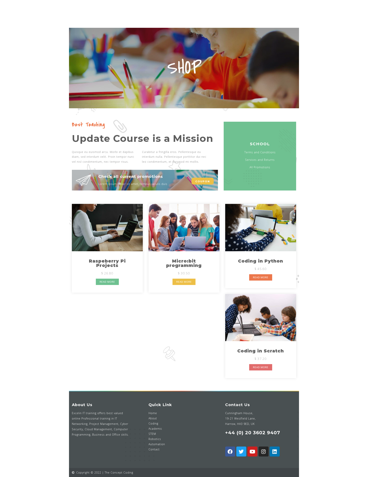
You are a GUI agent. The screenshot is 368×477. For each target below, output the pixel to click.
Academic (155, 428)
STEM (152, 434)
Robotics (155, 439)
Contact (154, 449)
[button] (202, 181)
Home (153, 413)
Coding (153, 423)
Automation (157, 444)
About (153, 418)
